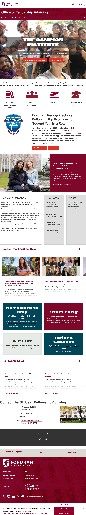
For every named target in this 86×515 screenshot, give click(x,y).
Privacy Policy (7, 486)
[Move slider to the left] (79, 249)
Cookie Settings (64, 504)
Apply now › (72, 453)
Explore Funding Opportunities (35, 60)
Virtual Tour (28, 481)
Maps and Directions (31, 478)
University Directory (9, 475)
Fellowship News (13, 360)
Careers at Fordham (9, 478)
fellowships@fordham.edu (31, 420)
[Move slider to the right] (82, 249)
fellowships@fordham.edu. (76, 209)
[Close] (83, 508)
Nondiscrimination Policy (10, 481)
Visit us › (43, 453)
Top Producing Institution (72, 133)
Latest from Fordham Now (19, 249)
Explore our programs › (13, 453)
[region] (43, 509)
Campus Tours (29, 475)
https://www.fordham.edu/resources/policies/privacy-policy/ (21, 513)
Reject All (64, 509)
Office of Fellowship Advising (24, 12)
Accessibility (7, 484)
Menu (80, 4)
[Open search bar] (73, 4)
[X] (40, 438)
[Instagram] (45, 438)
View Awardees (56, 60)
